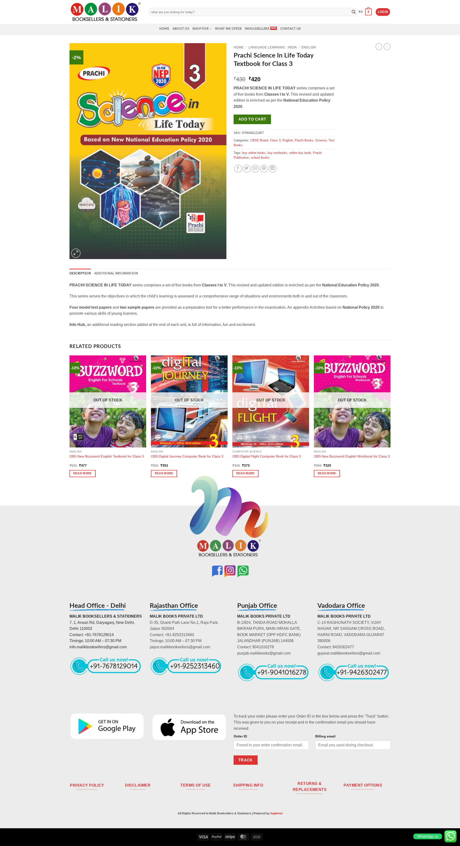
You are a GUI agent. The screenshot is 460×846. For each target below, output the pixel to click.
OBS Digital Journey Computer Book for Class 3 (187, 456)
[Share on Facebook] (238, 169)
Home (164, 28)
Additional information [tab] (116, 273)
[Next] (390, 420)
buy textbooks (277, 153)
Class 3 (275, 140)
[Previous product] (387, 46)
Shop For (200, 28)
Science (321, 140)
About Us (180, 28)
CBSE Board (259, 140)
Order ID (240, 736)
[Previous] (69, 420)
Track (245, 760)
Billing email (325, 736)
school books (260, 157)
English (308, 47)
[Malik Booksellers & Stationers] (105, 11)
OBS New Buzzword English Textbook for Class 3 (106, 456)
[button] (365, 12)
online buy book (300, 153)
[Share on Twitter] (247, 169)
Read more (82, 473)
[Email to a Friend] (255, 169)
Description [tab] (80, 273)
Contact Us (290, 28)
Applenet (276, 813)
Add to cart (252, 119)
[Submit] (354, 12)
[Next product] (378, 46)
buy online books (254, 153)
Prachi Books (304, 140)
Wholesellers (257, 28)
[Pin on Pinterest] (264, 169)
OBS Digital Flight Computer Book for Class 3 (266, 456)
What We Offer (228, 28)
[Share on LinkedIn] (272, 169)
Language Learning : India (272, 47)
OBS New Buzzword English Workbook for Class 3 (352, 456)
